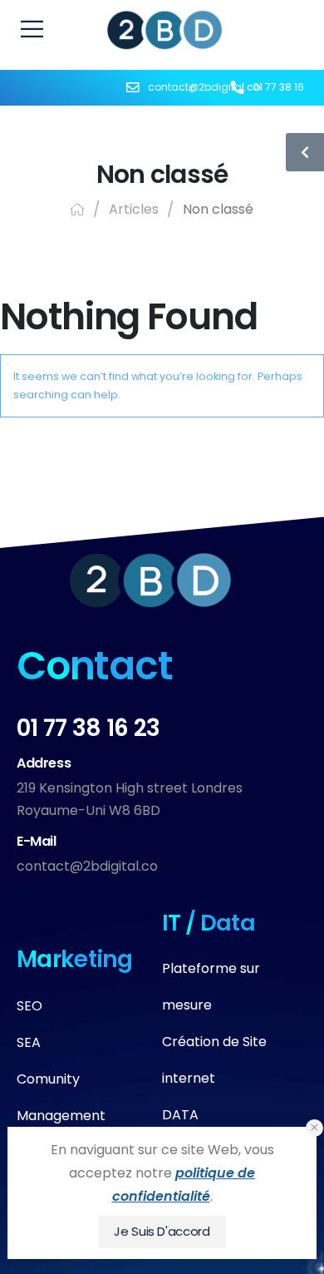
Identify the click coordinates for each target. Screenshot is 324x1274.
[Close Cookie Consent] (314, 1128)
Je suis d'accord (161, 1231)
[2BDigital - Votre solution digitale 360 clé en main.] (165, 29)
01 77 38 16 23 (88, 728)
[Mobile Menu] (32, 29)
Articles (134, 209)
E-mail (36, 841)
